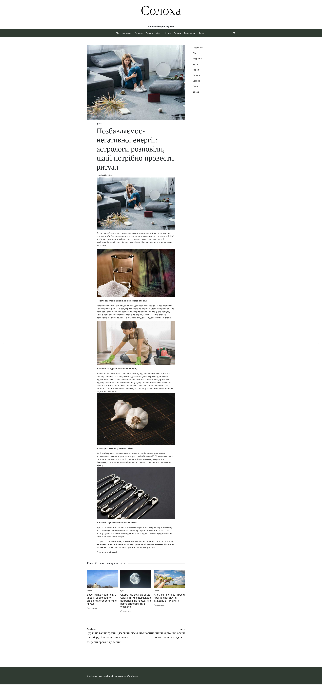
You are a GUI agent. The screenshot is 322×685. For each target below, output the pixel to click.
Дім (117, 33)
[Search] (234, 33)
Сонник (177, 33)
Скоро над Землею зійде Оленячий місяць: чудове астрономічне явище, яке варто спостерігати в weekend (135, 600)
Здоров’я (126, 33)
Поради (149, 33)
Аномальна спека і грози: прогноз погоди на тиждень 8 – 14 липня (169, 597)
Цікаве (201, 33)
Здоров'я (197, 58)
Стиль (159, 33)
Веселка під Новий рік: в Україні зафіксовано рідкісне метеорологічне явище (102, 599)
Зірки (168, 33)
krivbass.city (113, 552)
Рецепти (139, 33)
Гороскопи (189, 33)
